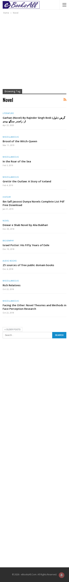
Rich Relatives (12, 285)
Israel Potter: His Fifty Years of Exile (26, 245)
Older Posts (13, 329)
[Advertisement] (34, 51)
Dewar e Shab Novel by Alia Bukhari (25, 225)
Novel (6, 220)
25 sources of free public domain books (28, 265)
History (7, 197)
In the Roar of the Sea (17, 161)
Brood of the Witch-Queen (20, 141)
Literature (8, 113)
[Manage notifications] (61, 575)
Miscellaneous (11, 137)
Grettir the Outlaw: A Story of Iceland (27, 181)
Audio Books (10, 261)
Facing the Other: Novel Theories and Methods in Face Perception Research (34, 306)
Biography (8, 240)
